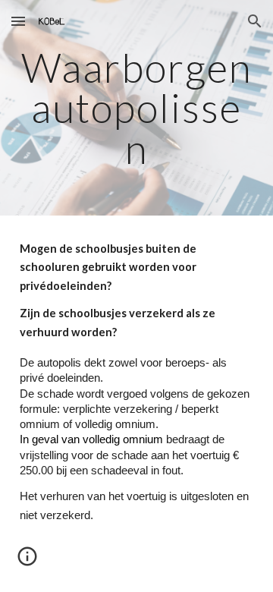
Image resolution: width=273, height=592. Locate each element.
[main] (136, 108)
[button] (18, 21)
